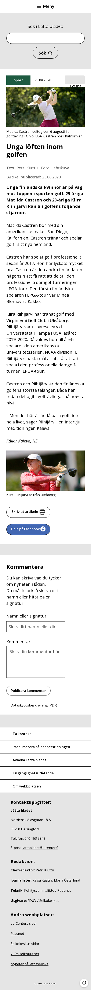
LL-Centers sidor (24, 923)
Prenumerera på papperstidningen (41, 747)
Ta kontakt (22, 733)
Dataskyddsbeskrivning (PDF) (34, 705)
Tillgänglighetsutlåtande (33, 773)
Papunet (17, 933)
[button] (75, 80)
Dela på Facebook (25, 529)
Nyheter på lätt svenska (29, 964)
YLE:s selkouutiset (25, 954)
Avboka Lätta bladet (29, 760)
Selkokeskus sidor (25, 943)
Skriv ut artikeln (25, 511)
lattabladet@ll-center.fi (40, 847)
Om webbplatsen (27, 786)
